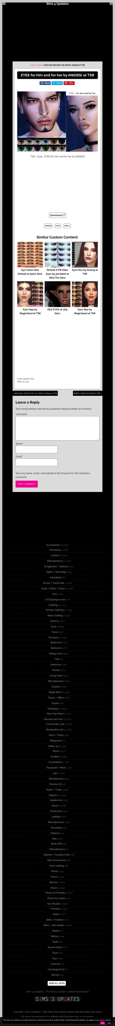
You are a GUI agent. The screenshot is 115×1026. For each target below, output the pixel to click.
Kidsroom (56, 664)
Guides (55, 703)
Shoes (53, 887)
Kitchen (56, 670)
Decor (55, 805)
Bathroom (56, 642)
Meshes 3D (55, 784)
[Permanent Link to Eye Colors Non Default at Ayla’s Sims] (30, 266)
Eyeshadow (55, 762)
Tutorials (55, 963)
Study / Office (56, 697)
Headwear (55, 549)
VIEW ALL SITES (57, 983)
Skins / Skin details (53, 925)
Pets (54, 838)
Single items (55, 692)
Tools (55, 952)
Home (32, 65)
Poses (54, 876)
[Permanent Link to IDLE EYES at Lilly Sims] (58, 305)
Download (56, 215)
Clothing (53, 605)
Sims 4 (67, 226)
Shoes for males (56, 898)
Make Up (53, 746)
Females (55, 908)
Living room (56, 675)
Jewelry (55, 555)
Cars (54, 594)
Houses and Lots (53, 719)
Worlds (55, 975)
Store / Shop (56, 735)
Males (56, 914)
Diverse (54, 621)
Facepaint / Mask (56, 767)
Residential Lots (54, 729)
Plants (54, 871)
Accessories (53, 545)
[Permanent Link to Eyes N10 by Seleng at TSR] (85, 266)
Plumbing (56, 827)
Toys (54, 958)
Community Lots (55, 724)
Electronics (56, 811)
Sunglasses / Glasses (56, 566)
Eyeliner (55, 756)
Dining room (56, 653)
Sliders (56, 930)
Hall (57, 659)
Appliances (56, 800)
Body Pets (56, 843)
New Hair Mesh (55, 713)
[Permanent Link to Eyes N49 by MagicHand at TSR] (30, 305)
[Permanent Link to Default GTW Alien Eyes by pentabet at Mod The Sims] (58, 266)
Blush (56, 751)
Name (20, 443)
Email (19, 456)
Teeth (55, 941)
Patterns (55, 833)
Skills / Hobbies (55, 919)
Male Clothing (55, 615)
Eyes (39, 65)
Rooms (54, 882)
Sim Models (53, 903)
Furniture (54, 637)
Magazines (56, 740)
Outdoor (56, 686)
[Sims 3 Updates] (57, 999)
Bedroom (56, 648)
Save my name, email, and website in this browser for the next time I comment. (53, 475)
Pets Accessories (56, 860)
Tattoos (54, 936)
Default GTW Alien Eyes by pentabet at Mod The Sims (57, 274)
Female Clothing (54, 610)
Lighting (56, 816)
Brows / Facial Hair (53, 583)
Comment (22, 414)
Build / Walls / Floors (53, 588)
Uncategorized (56, 969)
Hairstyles (53, 708)
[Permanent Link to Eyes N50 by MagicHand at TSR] (85, 305)
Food (55, 632)
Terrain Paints (54, 947)
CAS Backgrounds (55, 599)
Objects (53, 795)
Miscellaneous (55, 561)
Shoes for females (55, 892)
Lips (55, 773)
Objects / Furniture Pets (56, 854)
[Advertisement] (57, 33)
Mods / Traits (53, 789)
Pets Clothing (56, 865)
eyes (58, 226)
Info (109, 1023)
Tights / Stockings (56, 572)
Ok (102, 1023)
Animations (56, 577)
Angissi (48, 226)
